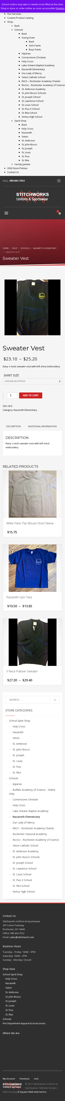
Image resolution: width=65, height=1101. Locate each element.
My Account (9, 1078)
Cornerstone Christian (25, 799)
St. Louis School (22, 874)
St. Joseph (18, 755)
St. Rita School (21, 885)
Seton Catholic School (25, 845)
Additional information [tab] (42, 426)
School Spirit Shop (19, 720)
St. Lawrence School (24, 868)
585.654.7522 (17, 180)
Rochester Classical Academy (30, 834)
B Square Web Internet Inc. (32, 1091)
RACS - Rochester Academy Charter (33, 828)
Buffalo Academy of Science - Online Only (32, 791)
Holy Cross (19, 726)
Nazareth (18, 732)
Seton (16, 738)
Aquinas (17, 784)
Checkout (24, 1078)
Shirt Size (11, 375)
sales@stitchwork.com (22, 937)
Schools (13, 778)
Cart (36, 1078)
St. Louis (18, 761)
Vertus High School (24, 891)
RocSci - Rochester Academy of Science (36, 839)
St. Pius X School (22, 880)
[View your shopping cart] (59, 213)
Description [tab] (13, 426)
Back (17, 25)
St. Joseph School (23, 862)
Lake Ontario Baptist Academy (30, 811)
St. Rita (17, 772)
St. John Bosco (21, 749)
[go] (55, 700)
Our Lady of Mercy (23, 822)
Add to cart (31, 395)
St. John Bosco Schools (26, 857)
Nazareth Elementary (25, 410)
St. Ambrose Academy (25, 851)
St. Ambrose (20, 743)
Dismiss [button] (60, 8)
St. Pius (17, 766)
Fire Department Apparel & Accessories (24, 1023)
